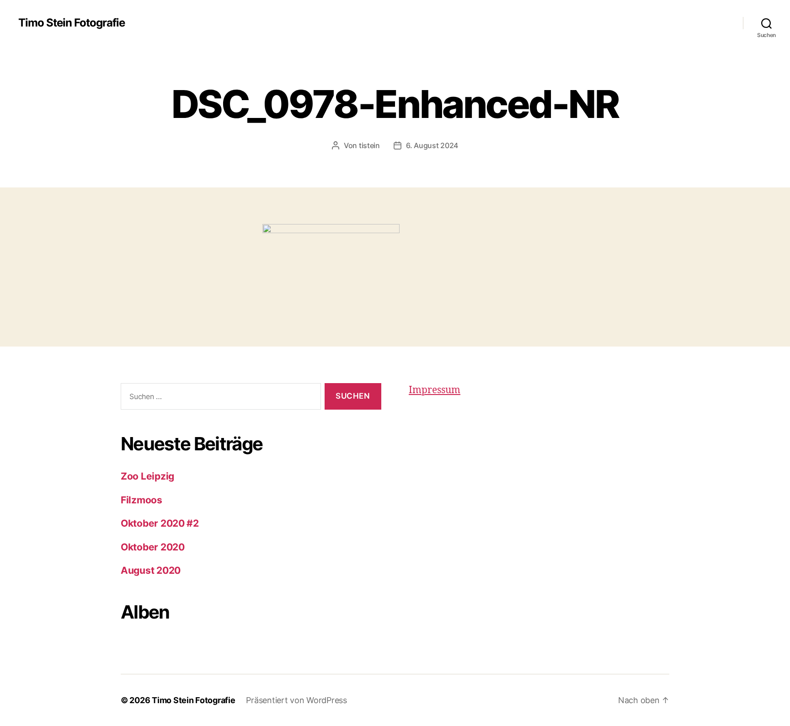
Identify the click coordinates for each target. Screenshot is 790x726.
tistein (369, 145)
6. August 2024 (432, 145)
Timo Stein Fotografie (71, 22)
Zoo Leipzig (147, 476)
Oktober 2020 (153, 547)
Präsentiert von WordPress (296, 700)
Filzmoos (141, 500)
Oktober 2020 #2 (160, 523)
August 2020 (151, 570)
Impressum (434, 390)
